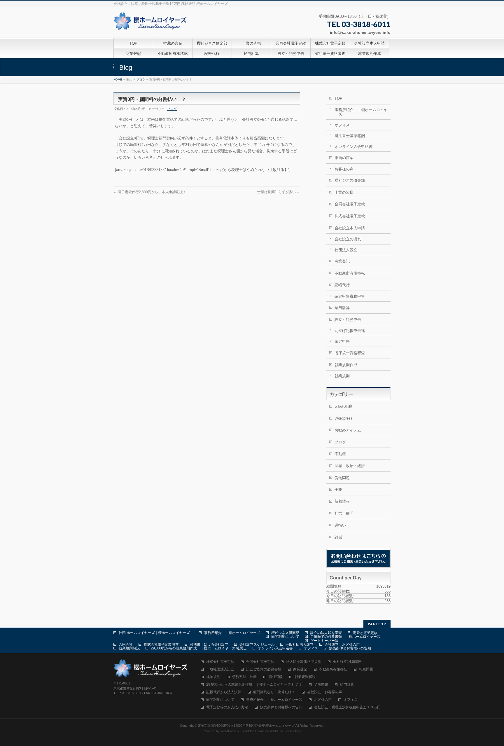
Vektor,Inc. (277, 731)
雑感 (338, 537)
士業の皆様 (344, 192)
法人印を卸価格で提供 (303, 662)
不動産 (340, 454)
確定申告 (342, 341)
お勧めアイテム (348, 430)
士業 (338, 490)
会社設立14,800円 (347, 662)
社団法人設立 (346, 250)
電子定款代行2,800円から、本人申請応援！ (149, 192)
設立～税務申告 (348, 319)
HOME (117, 79)
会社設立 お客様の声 (342, 644)
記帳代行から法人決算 (223, 692)
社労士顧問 (344, 513)
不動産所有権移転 (350, 273)
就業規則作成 (346, 365)
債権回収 (276, 677)
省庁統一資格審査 (350, 353)
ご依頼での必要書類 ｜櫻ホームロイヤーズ (345, 637)
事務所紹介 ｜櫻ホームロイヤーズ (361, 112)
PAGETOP (377, 624)
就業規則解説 (129, 648)
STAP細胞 (343, 406)
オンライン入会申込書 (353, 146)
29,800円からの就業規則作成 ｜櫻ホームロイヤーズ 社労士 (199, 648)
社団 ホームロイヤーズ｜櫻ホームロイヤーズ (156, 633)
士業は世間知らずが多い (278, 192)
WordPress (228, 731)
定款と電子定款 (365, 633)
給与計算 (342, 307)
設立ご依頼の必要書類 (263, 669)
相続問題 (366, 669)
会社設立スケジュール (256, 644)
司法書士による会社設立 (209, 644)
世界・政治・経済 (350, 466)
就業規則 (342, 376)
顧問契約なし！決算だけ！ (274, 692)
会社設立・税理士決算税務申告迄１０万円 (347, 707)
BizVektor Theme (252, 731)
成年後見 (213, 677)
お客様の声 (344, 169)
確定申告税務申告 (350, 296)
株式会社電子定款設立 (161, 644)
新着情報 (342, 501)
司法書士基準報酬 (350, 136)
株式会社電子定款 (350, 216)
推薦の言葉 (344, 158)
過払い (340, 525)
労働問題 (342, 478)
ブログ (140, 79)
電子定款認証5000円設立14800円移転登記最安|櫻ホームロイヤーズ (246, 725)
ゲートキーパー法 (324, 641)
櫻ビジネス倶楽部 (350, 180)
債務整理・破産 (244, 677)
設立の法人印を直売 (326, 633)
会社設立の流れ (348, 239)
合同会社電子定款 (350, 204)
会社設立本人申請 (350, 228)
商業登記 (342, 261)
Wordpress (344, 418)
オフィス (342, 125)
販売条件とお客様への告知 (350, 648)
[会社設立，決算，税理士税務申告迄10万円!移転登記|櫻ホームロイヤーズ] (150, 23)
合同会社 (126, 644)
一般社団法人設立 (300, 644)
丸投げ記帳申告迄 (350, 331)
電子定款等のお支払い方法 (227, 707)
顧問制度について (285, 637)
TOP (338, 98)
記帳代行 (342, 285)
